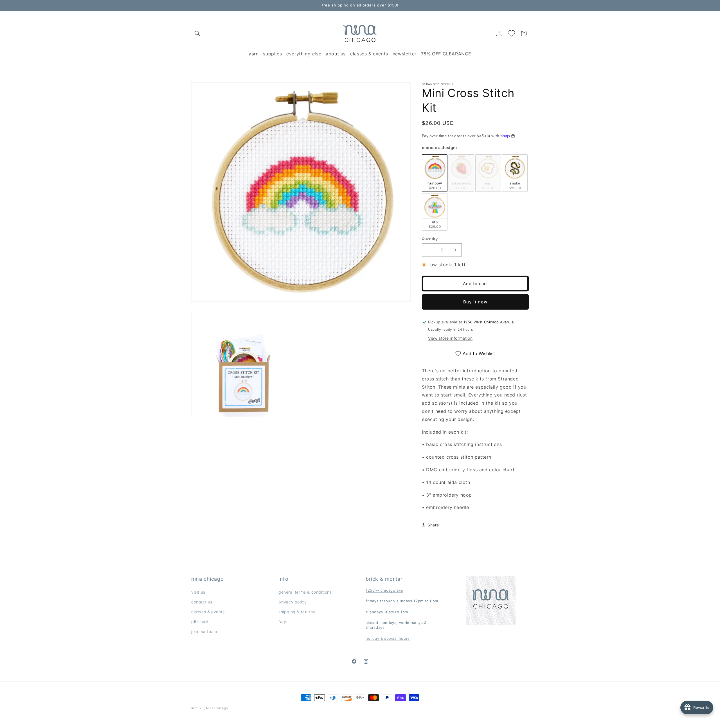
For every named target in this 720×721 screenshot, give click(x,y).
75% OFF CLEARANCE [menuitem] (446, 54)
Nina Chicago (217, 708)
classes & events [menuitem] (369, 54)
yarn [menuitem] (253, 54)
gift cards (201, 621)
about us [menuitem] (336, 54)
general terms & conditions (305, 592)
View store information (450, 338)
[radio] (434, 173)
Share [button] (433, 524)
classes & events (208, 611)
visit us (198, 592)
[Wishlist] (511, 33)
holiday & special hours (388, 638)
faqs (282, 621)
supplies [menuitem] (272, 54)
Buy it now (475, 302)
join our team (204, 631)
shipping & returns (296, 611)
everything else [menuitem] (303, 54)
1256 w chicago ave (384, 590)
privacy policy (292, 602)
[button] (197, 33)
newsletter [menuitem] (405, 54)
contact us (201, 602)
